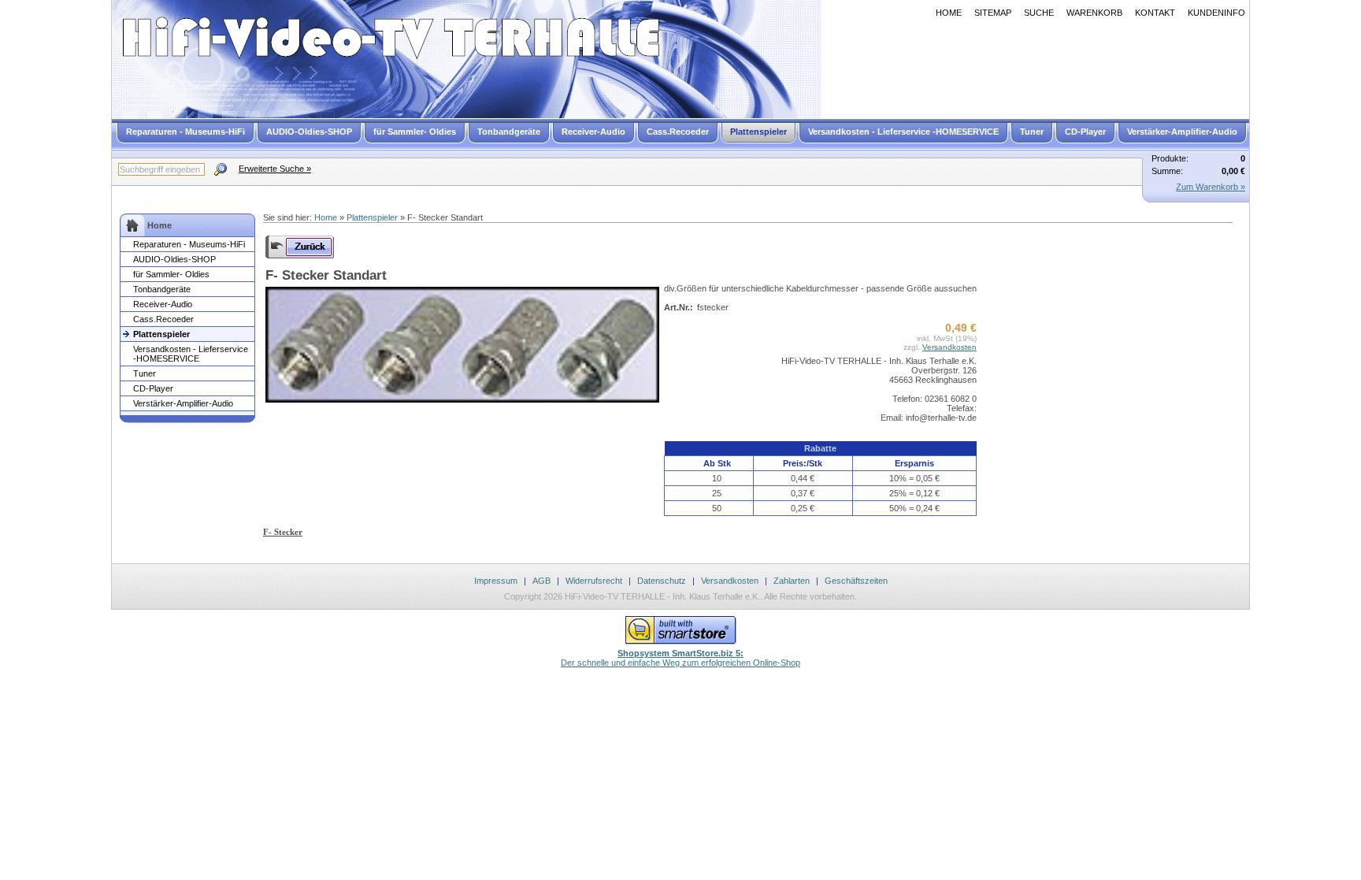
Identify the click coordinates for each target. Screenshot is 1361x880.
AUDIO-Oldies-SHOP (309, 131)
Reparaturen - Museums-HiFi (185, 131)
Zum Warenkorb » (1210, 186)
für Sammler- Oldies (414, 131)
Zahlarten (791, 580)
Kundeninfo (1216, 12)
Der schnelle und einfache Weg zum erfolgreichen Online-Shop (680, 657)
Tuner (1032, 131)
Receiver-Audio (593, 131)
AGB (541, 580)
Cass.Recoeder (678, 131)
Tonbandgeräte (508, 131)
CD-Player (1085, 131)
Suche (1039, 12)
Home (949, 12)
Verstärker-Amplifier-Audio (1182, 131)
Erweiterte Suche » (275, 168)
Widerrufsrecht (594, 580)
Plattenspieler (758, 131)
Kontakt (1155, 12)
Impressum (495, 580)
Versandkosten (949, 347)
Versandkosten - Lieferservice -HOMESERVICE (903, 131)
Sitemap (992, 12)
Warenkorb (1094, 12)
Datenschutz (661, 580)
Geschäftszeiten (856, 580)
